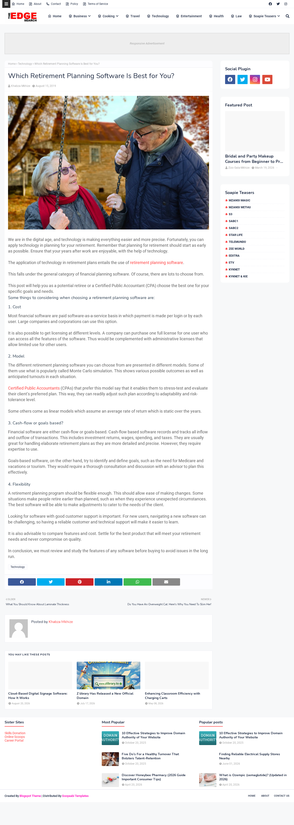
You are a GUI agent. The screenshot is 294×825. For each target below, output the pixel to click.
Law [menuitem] (239, 16)
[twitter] (278, 4)
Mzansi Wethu (240, 207)
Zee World (236, 248)
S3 (230, 214)
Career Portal (14, 740)
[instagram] (285, 4)
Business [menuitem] (80, 16)
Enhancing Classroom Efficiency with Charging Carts (172, 696)
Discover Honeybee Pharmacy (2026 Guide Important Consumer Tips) (154, 777)
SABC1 (233, 221)
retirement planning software (156, 262)
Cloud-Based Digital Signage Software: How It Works (37, 696)
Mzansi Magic (239, 200)
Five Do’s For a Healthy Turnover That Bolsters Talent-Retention (150, 756)
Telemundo (237, 242)
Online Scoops (15, 737)
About (37, 4)
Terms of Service (98, 4)
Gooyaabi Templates (75, 796)
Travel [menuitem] (135, 16)
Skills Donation (15, 733)
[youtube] (267, 79)
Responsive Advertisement (147, 43)
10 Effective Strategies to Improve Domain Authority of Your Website (153, 735)
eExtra (234, 255)
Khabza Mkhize (20, 86)
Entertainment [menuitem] (191, 16)
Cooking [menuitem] (109, 16)
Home (20, 4)
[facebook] (270, 4)
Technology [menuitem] (160, 16)
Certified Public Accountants (34, 388)
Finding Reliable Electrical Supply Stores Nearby (249, 756)
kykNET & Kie (238, 276)
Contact (56, 4)
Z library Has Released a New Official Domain (105, 696)
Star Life (236, 235)
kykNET (234, 269)
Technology (25, 63)
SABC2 (233, 228)
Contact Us (281, 795)
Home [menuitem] (57, 16)
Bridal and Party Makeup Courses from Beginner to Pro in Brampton (253, 159)
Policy (74, 4)
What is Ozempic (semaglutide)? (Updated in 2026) (253, 777)
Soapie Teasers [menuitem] (265, 16)
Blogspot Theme (30, 796)
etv (231, 262)
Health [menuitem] (219, 16)
